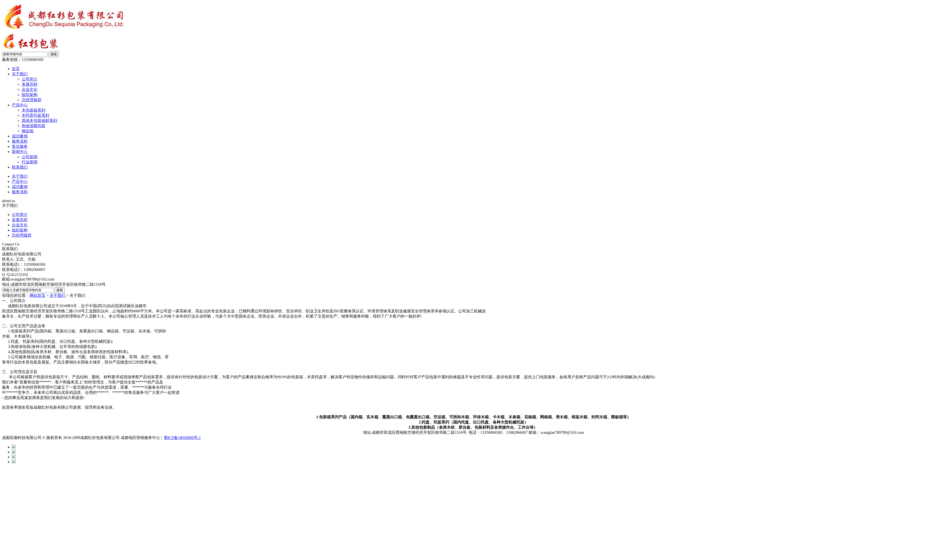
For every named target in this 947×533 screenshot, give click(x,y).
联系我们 (20, 167)
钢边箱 (28, 131)
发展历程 (29, 84)
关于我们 (20, 74)
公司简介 (29, 79)
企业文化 (29, 89)
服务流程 (20, 141)
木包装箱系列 (33, 110)
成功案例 (20, 136)
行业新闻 (29, 162)
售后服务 (20, 146)
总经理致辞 (31, 100)
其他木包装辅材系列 (39, 120)
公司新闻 (29, 157)
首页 (16, 69)
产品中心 (20, 105)
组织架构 (29, 95)
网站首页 (37, 295)
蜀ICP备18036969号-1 (182, 438)
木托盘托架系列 (35, 115)
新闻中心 (20, 152)
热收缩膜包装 (33, 126)
